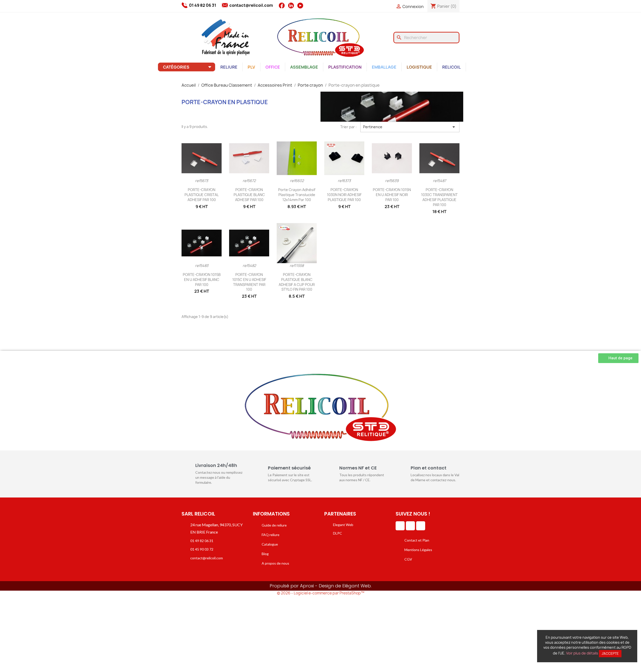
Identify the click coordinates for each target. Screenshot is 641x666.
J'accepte (610, 653)
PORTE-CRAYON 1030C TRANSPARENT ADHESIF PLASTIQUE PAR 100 (439, 197)
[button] (618, 358)
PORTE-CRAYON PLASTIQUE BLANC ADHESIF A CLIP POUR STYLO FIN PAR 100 (297, 282)
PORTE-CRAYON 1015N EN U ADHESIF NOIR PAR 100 (392, 194)
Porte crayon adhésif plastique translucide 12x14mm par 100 (296, 194)
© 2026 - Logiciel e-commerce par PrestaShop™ (320, 593)
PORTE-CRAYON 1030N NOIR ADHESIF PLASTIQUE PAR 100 (344, 194)
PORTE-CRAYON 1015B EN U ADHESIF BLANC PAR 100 (202, 279)
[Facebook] (410, 525)
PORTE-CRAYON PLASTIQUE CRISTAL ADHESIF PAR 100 (202, 194)
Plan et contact (428, 468)
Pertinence (410, 127)
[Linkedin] (400, 525)
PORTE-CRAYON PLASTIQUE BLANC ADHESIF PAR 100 (249, 194)
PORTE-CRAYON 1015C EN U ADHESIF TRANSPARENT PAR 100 (249, 282)
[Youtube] (420, 525)
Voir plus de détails (582, 653)
